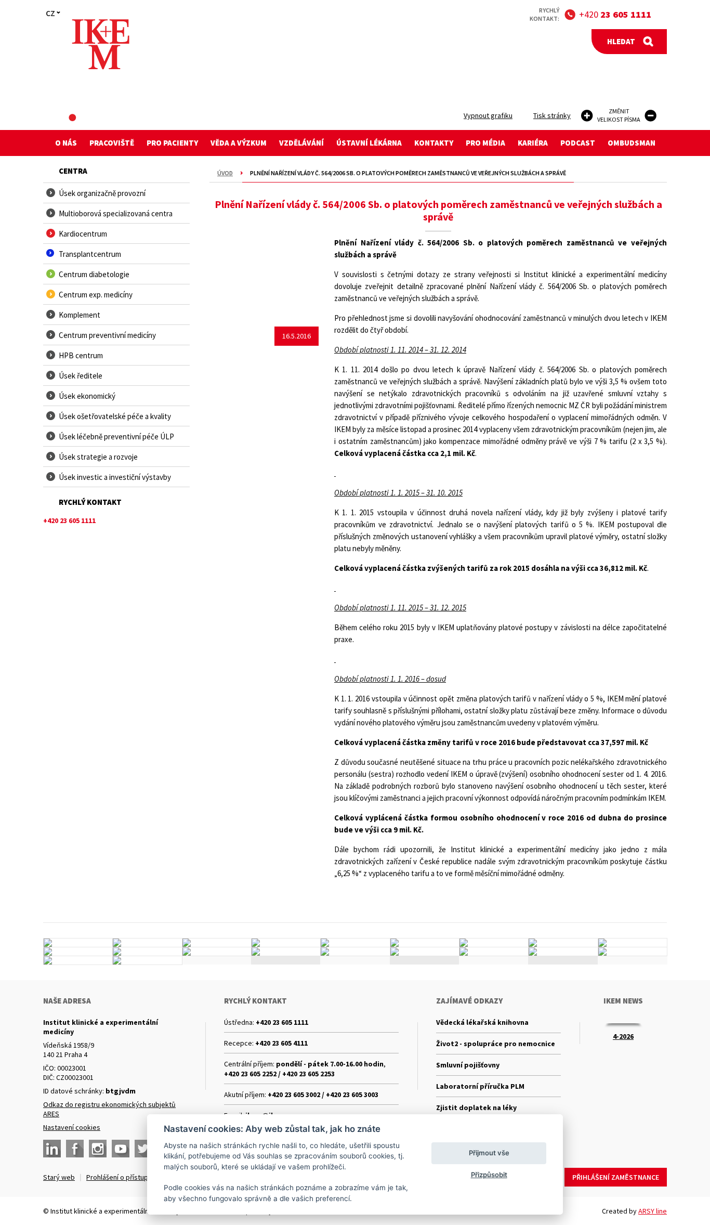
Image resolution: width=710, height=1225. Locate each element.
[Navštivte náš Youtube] (120, 1148)
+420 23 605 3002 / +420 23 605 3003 (323, 1094)
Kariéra (533, 143)
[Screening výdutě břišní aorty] (563, 942)
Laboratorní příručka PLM (480, 1086)
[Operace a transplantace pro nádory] (632, 942)
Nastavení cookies (71, 1127)
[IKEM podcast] (147, 960)
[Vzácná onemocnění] (494, 951)
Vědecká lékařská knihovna (482, 1022)
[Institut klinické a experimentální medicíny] (100, 44)
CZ (50, 13)
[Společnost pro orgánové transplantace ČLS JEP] (424, 942)
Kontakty (433, 143)
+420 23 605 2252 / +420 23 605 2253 (279, 1073)
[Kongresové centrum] (286, 951)
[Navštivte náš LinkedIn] (52, 1148)
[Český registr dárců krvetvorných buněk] (286, 942)
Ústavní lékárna (369, 143)
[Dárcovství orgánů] (147, 942)
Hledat (621, 41)
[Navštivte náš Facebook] (75, 1148)
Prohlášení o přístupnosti (125, 1177)
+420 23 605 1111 (282, 1022)
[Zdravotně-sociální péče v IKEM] (217, 951)
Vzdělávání (301, 143)
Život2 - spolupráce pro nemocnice (495, 1043)
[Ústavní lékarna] (78, 942)
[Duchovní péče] (355, 951)
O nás (66, 143)
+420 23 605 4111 (281, 1043)
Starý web (59, 1177)
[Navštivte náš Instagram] (98, 1148)
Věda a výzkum (239, 143)
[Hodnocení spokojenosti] (632, 951)
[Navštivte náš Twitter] (143, 1148)
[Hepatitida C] (424, 951)
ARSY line (652, 1211)
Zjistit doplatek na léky (476, 1107)
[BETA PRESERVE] (563, 951)
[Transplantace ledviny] (217, 942)
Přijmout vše (489, 1153)
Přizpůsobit (489, 1174)
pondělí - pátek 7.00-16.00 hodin (330, 1063)
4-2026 (623, 1036)
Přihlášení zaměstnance (615, 1177)
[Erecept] (78, 960)
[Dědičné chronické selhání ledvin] (494, 942)
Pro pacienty (172, 143)
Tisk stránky (552, 115)
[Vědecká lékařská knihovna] (147, 951)
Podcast (577, 143)
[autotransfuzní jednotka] (78, 951)
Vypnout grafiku (488, 115)
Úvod (225, 173)
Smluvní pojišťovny (467, 1065)
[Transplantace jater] (355, 942)
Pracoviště (111, 143)
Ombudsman (631, 143)
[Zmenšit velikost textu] (650, 116)
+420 (615, 14)
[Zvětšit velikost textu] (587, 116)
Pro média (485, 143)
